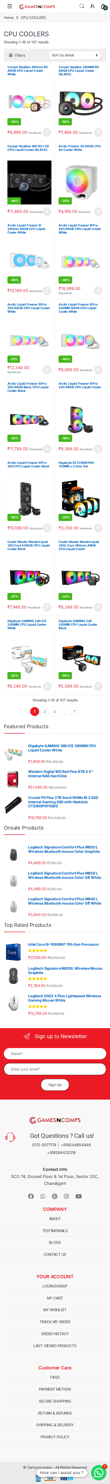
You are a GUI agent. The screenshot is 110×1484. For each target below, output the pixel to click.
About (55, 1219)
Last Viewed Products (55, 1346)
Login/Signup (54, 1286)
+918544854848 (76, 1144)
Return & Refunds (55, 1413)
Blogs (55, 1242)
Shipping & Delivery (54, 1425)
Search (82, 6)
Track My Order (55, 1322)
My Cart (55, 1298)
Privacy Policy (55, 1437)
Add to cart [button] (47, 132)
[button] (98, 1472)
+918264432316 (61, 1152)
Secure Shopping (55, 1401)
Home (8, 17)
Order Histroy (55, 1334)
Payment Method (55, 1389)
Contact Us (55, 1254)
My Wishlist (54, 1310)
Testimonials (55, 1230)
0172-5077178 (44, 1144)
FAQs (54, 1377)
